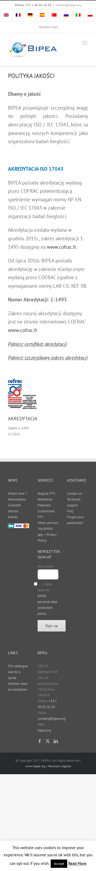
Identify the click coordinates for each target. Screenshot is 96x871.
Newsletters (17, 499)
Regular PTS (46, 493)
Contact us (74, 493)
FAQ (70, 511)
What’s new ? (17, 493)
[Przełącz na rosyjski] (66, 15)
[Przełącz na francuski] (18, 15)
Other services (48, 523)
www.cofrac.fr (61, 247)
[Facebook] (40, 741)
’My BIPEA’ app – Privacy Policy (47, 534)
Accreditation (17, 689)
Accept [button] (59, 863)
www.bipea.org (35, 766)
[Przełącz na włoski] (78, 15)
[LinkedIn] (56, 741)
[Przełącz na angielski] (6, 15)
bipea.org (44, 730)
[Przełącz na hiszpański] (42, 15)
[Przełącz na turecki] (54, 15)
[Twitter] (48, 741)
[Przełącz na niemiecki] (30, 15)
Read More (77, 863)
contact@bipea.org (68, 5)
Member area (17, 683)
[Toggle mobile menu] (85, 43)
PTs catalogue (18, 666)
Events (13, 517)
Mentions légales (59, 766)
